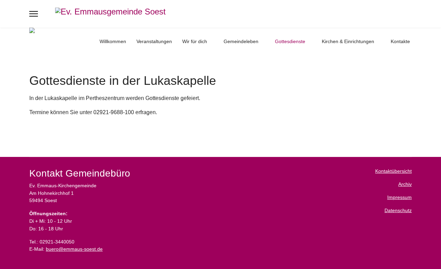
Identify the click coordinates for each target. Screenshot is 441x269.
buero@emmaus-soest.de (74, 249)
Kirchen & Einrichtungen (348, 41)
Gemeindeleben (241, 41)
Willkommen (113, 41)
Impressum (399, 197)
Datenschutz (398, 210)
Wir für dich (194, 41)
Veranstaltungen (154, 41)
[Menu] (33, 14)
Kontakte (400, 41)
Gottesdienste (290, 41)
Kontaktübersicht (393, 171)
